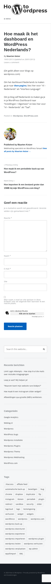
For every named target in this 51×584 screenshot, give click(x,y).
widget (20, 514)
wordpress (22, 519)
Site (5, 281)
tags (18, 509)
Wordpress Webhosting (14, 457)
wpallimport (10, 553)
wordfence (10, 519)
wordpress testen (13, 543)
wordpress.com (37, 519)
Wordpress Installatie (13, 440)
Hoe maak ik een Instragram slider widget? (22, 391)
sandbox (19, 504)
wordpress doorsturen (15, 529)
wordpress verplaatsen (15, 548)
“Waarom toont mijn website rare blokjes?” (22, 386)
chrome (8, 494)
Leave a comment (11, 62)
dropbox (19, 494)
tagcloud (9, 509)
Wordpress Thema (12, 451)
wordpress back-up (13, 524)
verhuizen (9, 514)
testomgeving (29, 509)
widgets (30, 514)
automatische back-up (15, 489)
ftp (40, 494)
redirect (8, 504)
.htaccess (9, 484)
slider (39, 504)
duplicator (30, 494)
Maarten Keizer (13, 56)
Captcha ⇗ (38, 316)
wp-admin (33, 548)
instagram (9, 499)
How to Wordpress (15, 573)
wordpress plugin (36, 538)
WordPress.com (31, 116)
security (30, 504)
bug (42, 489)
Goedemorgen (12, 575)
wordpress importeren (15, 538)
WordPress (41, 573)
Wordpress (18, 116)
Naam (7, 256)
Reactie (8, 218)
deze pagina (20, 85)
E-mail (7, 269)
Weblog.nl (8, 423)
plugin (41, 499)
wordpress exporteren (15, 534)
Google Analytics (11, 417)
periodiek (31, 499)
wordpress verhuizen (33, 543)
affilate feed (22, 484)
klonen (21, 499)
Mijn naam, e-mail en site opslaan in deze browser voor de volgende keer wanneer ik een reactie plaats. (24, 301)
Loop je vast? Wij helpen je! (16, 380)
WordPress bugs (11, 434)
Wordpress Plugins (12, 446)
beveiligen (32, 489)
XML (21, 553)
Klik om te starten (27, 313)
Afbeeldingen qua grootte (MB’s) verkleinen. (23, 397)
